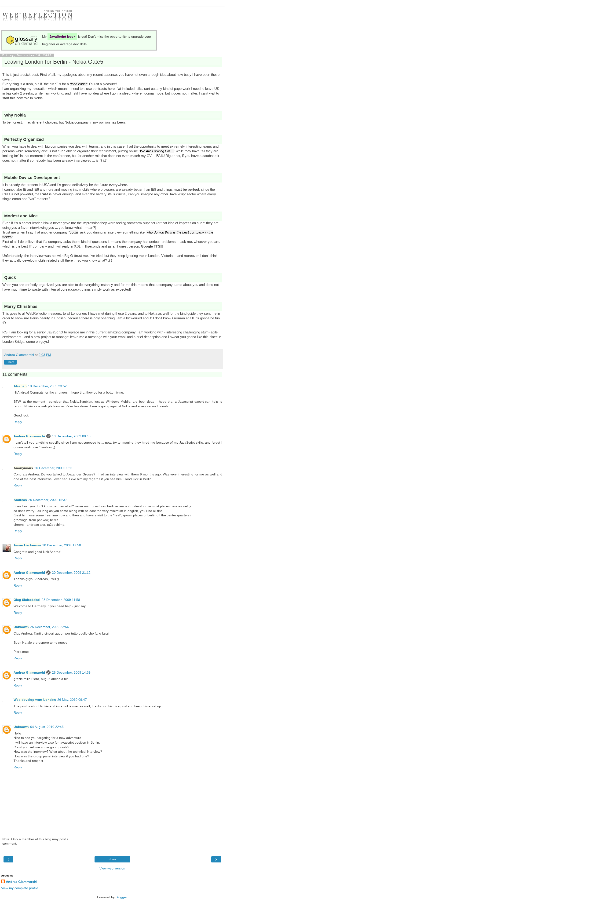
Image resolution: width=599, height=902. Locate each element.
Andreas (20, 500)
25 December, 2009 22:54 (49, 627)
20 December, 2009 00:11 (53, 468)
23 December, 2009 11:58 (61, 600)
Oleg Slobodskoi (27, 600)
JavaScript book (62, 36)
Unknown (21, 627)
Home (112, 859)
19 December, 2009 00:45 (71, 436)
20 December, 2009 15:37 (47, 500)
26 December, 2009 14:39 (71, 672)
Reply (18, 422)
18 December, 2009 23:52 (47, 386)
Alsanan (20, 386)
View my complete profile (19, 888)
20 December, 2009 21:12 (71, 572)
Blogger (121, 897)
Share (10, 362)
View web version (112, 868)
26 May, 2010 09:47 (72, 699)
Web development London (35, 699)
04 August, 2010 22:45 (47, 727)
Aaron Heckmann (27, 545)
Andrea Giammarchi (29, 436)
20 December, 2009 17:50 (61, 545)
